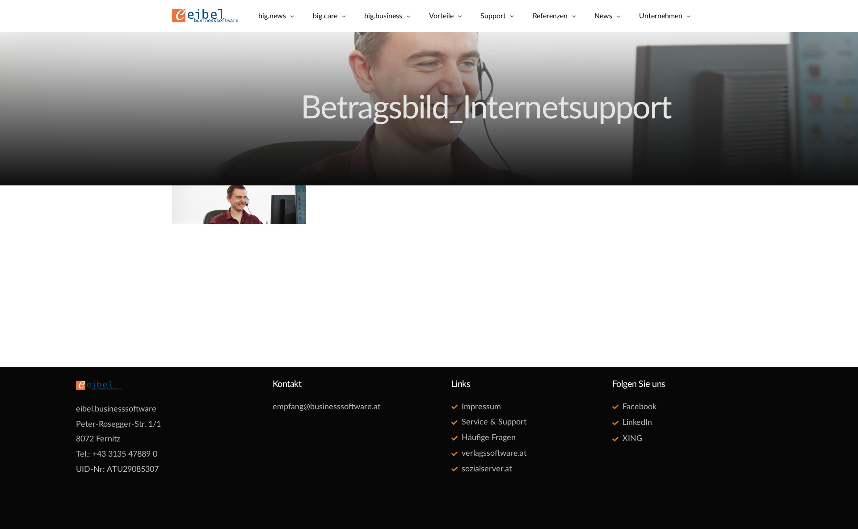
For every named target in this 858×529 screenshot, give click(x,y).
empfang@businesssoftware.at (326, 407)
